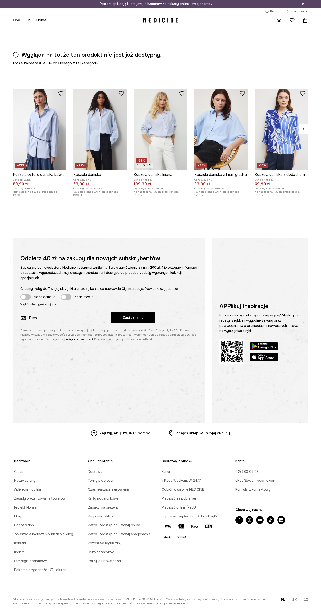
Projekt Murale (25, 507)
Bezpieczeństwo (101, 552)
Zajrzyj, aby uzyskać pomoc (124, 433)
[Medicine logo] (160, 20)
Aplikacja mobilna (27, 489)
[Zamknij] (303, 4)
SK (294, 600)
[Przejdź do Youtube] (260, 520)
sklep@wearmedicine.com (255, 480)
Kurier (166, 471)
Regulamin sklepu (101, 516)
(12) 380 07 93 (246, 471)
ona (16, 20)
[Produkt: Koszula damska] (100, 129)
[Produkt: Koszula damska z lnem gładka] (221, 129)
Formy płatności (100, 480)
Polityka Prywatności (104, 561)
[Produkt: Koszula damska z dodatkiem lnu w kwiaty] (281, 129)
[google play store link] (264, 347)
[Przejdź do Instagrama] (249, 520)
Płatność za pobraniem (180, 498)
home (41, 20)
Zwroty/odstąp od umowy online (114, 525)
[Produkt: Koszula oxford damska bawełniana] (39, 129)
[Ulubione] (292, 20)
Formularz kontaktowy (252, 489)
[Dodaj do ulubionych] (60, 93)
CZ (306, 600)
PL (283, 600)
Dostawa (95, 471)
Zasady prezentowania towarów (40, 498)
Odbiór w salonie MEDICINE (183, 489)
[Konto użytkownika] (279, 20)
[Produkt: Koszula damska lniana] (160, 129)
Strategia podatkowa (31, 561)
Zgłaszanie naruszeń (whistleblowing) (43, 534)
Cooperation (24, 525)
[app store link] (264, 358)
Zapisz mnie (133, 317)
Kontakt (20, 543)
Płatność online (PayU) (179, 507)
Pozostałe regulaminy (105, 543)
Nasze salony (24, 480)
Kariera (19, 552)
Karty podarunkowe (103, 498)
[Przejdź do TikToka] (270, 520)
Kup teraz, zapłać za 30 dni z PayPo (190, 516)
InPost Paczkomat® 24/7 (181, 480)
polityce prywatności (78, 339)
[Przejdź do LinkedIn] (281, 520)
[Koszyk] (304, 20)
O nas (18, 471)
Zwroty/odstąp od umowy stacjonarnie (119, 534)
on (28, 20)
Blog (17, 516)
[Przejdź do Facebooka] (239, 520)
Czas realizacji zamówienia (109, 489)
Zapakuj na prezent (103, 507)
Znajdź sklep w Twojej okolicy (203, 433)
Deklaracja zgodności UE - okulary (40, 570)
